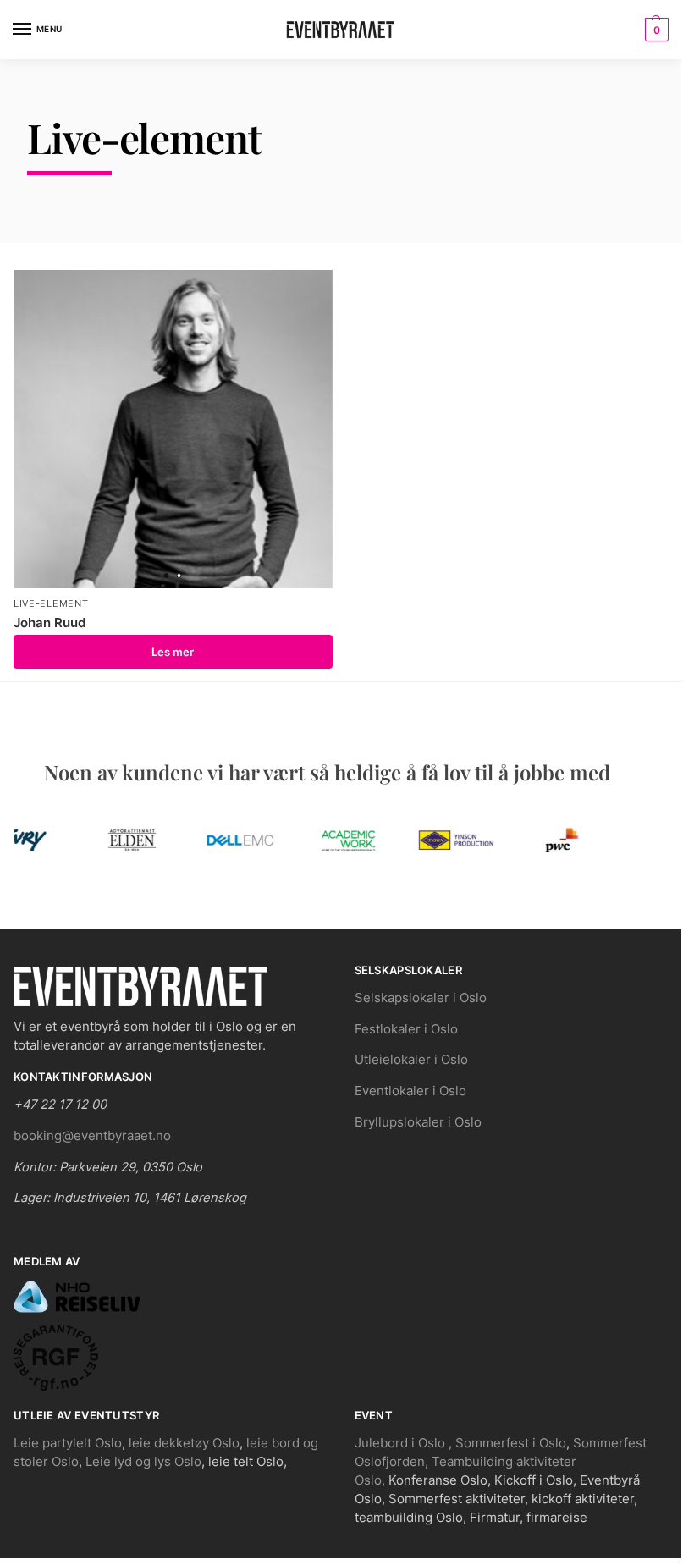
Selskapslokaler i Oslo (421, 998)
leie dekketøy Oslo (184, 1443)
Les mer (172, 652)
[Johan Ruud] (173, 429)
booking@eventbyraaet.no (92, 1135)
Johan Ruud (49, 622)
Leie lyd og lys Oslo (143, 1461)
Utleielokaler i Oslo (411, 1059)
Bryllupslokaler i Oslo (418, 1122)
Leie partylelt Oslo (68, 1443)
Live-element (51, 603)
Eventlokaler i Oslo (410, 1091)
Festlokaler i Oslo (406, 1029)
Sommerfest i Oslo (510, 1443)
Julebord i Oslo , (405, 1443)
